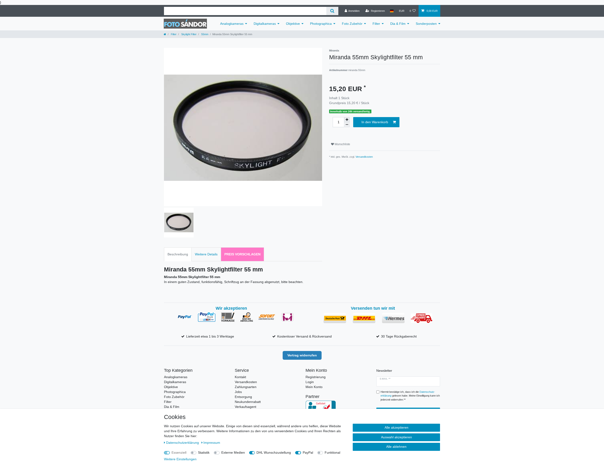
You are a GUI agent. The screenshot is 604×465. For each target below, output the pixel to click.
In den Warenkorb (374, 122)
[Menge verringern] (347, 124)
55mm (204, 34)
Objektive (293, 23)
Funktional (332, 452)
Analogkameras (231, 23)
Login (310, 382)
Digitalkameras (265, 23)
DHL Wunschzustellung (273, 452)
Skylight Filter (188, 34)
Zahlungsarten (245, 387)
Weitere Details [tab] (206, 254)
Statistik (204, 452)
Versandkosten (364, 156)
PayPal (308, 452)
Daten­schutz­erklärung (183, 442)
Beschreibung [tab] (178, 254)
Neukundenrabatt (248, 402)
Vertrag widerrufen (302, 355)
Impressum (211, 442)
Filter (376, 23)
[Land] (391, 11)
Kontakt (240, 377)
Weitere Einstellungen (180, 459)
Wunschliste (342, 144)
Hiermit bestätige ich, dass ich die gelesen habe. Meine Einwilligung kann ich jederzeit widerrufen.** (410, 395)
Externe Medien (233, 452)
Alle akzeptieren (396, 427)
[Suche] (332, 11)
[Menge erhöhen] (347, 119)
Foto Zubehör (352, 23)
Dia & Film (398, 23)
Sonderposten (426, 23)
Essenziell (179, 452)
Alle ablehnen (396, 446)
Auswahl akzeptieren (396, 437)
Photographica (321, 23)
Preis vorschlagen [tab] (242, 254)
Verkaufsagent (245, 407)
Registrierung (316, 377)
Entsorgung (243, 397)
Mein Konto (314, 387)
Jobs (238, 392)
